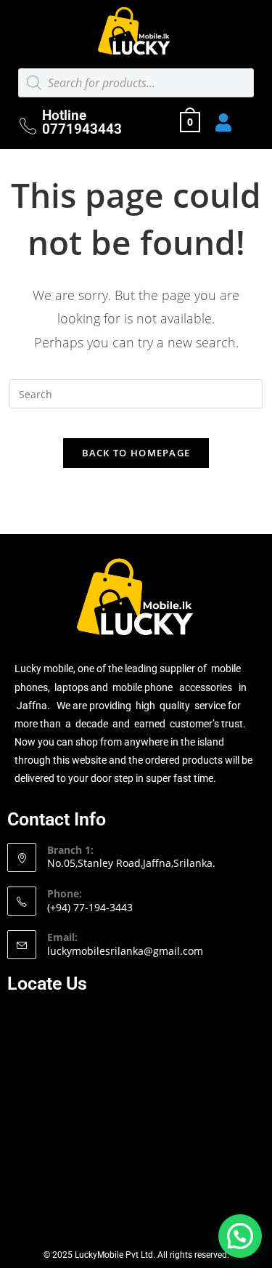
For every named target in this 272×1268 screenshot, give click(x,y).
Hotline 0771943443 (82, 122)
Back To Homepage (136, 452)
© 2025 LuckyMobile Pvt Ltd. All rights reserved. (136, 1255)
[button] (240, 1236)
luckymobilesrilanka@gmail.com (125, 951)
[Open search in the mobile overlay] (136, 82)
